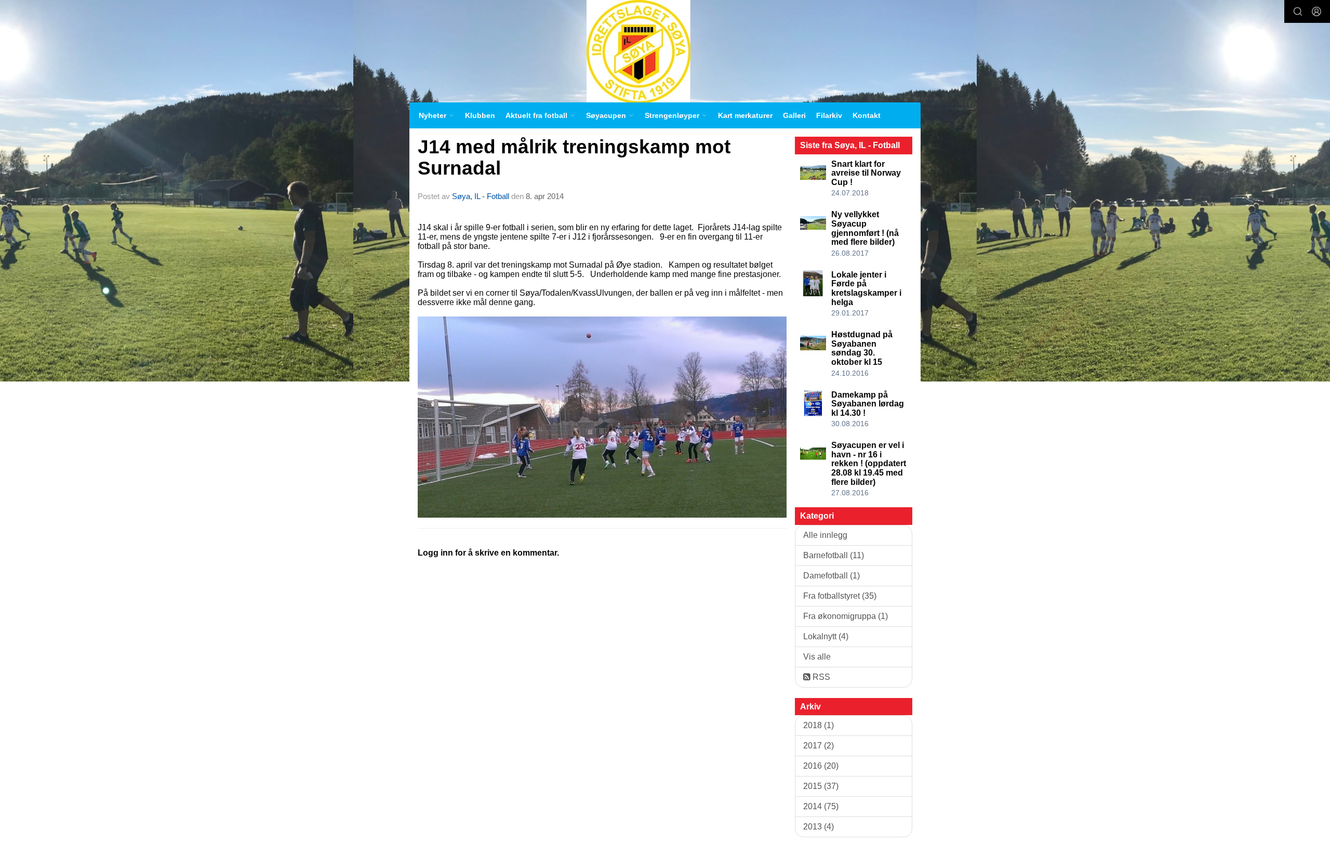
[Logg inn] (1316, 11)
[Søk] (1297, 11)
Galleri (794, 115)
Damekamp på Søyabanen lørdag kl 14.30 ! (867, 403)
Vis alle (817, 656)
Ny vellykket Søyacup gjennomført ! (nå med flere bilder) (865, 228)
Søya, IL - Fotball (480, 196)
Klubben (480, 115)
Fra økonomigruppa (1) (845, 616)
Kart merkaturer (745, 115)
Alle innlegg (825, 535)
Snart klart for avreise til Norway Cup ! (866, 173)
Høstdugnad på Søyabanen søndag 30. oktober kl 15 (862, 348)
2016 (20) (821, 765)
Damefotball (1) (831, 575)
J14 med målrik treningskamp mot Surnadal (574, 157)
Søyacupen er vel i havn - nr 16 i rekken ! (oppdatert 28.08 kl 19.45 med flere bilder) (868, 463)
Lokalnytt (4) (825, 636)
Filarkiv (829, 115)
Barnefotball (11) (833, 555)
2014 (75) (821, 806)
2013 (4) (818, 826)
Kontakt (867, 115)
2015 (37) (821, 786)
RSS (820, 677)
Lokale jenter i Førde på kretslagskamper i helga (866, 288)
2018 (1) (818, 725)
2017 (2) (818, 745)
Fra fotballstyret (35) (839, 595)
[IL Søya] (638, 51)
